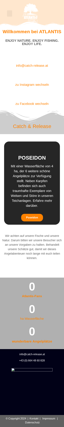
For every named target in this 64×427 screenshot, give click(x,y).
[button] (9, 13)
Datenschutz (32, 422)
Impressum (48, 418)
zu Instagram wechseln (32, 84)
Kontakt (34, 418)
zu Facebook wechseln (32, 104)
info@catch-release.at (32, 65)
